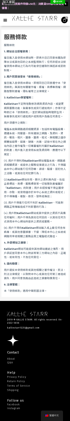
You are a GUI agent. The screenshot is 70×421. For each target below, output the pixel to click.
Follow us (15, 400)
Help (11, 373)
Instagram (13, 408)
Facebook (13, 404)
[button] (9, 2)
